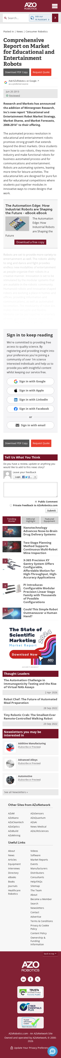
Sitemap (35, 886)
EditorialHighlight (30, 520)
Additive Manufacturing (32, 743)
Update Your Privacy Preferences (32, 1047)
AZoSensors (37, 813)
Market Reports (39, 859)
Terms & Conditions (41, 921)
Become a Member (41, 899)
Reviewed (14, 95)
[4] (12, 588)
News (20, 31)
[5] (12, 613)
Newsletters (37, 908)
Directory (13, 872)
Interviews (14, 868)
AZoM (11, 813)
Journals (12, 886)
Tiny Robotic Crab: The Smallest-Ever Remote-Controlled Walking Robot (30, 716)
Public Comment (48, 501)
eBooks (12, 877)
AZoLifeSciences (39, 831)
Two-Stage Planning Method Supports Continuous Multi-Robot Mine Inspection (40, 548)
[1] (12, 531)
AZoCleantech (16, 822)
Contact (34, 912)
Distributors (37, 872)
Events (34, 864)
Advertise (35, 916)
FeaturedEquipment (49, 520)
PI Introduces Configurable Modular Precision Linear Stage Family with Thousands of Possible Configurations (39, 593)
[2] (12, 546)
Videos (34, 850)
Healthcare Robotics (14, 892)
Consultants (37, 877)
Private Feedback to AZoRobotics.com (35, 505)
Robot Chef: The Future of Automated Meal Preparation (30, 700)
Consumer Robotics (37, 31)
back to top (49, 953)
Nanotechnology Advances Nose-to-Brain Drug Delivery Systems (40, 531)
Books (11, 881)
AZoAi (33, 822)
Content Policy (38, 933)
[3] (12, 564)
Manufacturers (38, 868)
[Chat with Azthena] (52, 1051)
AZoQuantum (38, 817)
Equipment (14, 864)
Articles (12, 859)
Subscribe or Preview (29, 746)
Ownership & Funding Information (37, 941)
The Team (36, 890)
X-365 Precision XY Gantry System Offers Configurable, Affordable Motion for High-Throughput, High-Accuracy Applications (40, 568)
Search (34, 903)
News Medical (38, 826)
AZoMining (14, 835)
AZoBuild (13, 831)
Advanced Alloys (27, 759)
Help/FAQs (36, 881)
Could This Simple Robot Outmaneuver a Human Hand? (40, 612)
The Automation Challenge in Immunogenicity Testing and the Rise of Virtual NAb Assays (30, 683)
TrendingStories (11, 520)
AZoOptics (14, 826)
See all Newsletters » (16, 792)
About (11, 850)
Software (35, 855)
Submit (51, 510)
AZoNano (13, 817)
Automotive (25, 776)
